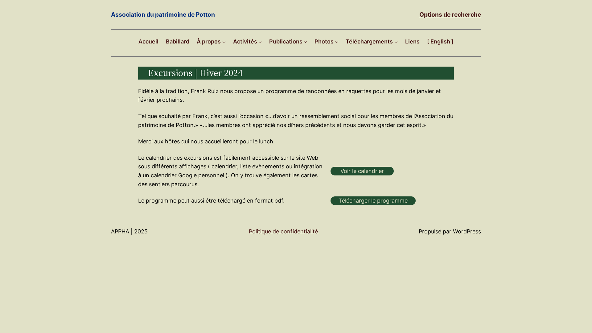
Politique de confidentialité (283, 231)
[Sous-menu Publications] (305, 41)
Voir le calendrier (362, 171)
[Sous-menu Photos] (337, 41)
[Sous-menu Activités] (260, 41)
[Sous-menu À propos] (224, 41)
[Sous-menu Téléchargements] (396, 41)
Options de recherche (450, 14)
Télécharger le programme (373, 200)
